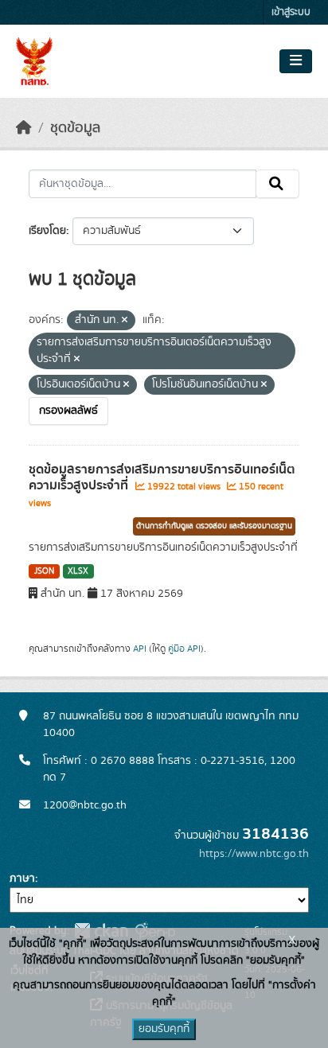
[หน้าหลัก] (24, 128)
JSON (44, 571)
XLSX (78, 571)
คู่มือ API (184, 648)
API (139, 648)
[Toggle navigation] (295, 61)
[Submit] (277, 183)
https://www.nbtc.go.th (254, 854)
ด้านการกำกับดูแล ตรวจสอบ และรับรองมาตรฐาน (214, 526)
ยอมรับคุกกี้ (164, 1029)
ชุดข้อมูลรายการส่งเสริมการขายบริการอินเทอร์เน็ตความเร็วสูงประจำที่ (162, 478)
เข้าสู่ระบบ (290, 12)
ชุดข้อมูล (75, 128)
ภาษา (22, 878)
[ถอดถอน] (124, 320)
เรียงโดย (47, 231)
